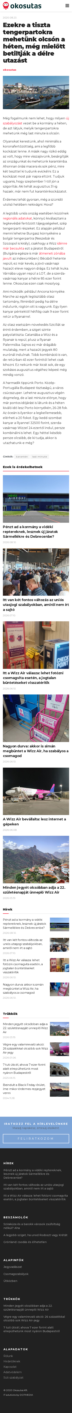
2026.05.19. (9, 898)
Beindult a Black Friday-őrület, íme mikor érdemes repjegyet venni (24, 1089)
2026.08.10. (10, 542)
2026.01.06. (9, 1057)
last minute (39, 456)
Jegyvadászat (12, 1267)
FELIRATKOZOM (36, 1138)
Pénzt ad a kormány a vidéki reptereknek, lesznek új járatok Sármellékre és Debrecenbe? (30, 532)
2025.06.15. (9, 1077)
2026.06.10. (9, 688)
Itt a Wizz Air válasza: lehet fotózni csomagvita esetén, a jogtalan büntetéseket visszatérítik (33, 678)
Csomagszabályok (15, 1274)
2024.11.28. (9, 1098)
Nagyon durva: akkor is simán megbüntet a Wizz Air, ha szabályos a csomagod (36, 751)
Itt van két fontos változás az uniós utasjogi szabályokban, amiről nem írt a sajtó (36, 605)
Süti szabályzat (13, 1377)
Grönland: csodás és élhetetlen (25, 1242)
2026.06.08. (10, 829)
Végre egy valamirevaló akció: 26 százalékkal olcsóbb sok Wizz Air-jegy (25, 1048)
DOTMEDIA (26, 1394)
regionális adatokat (17, 218)
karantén (22, 456)
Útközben (10, 1281)
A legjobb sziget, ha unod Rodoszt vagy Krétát (35, 1235)
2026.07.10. (9, 615)
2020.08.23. (10, 17)
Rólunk (8, 1356)
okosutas (9, 69)
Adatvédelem (12, 1372)
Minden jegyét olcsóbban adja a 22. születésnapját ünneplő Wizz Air (25, 1028)
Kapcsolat (10, 1367)
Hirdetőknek (11, 1361)
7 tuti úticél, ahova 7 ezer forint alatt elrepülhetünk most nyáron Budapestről (24, 1069)
